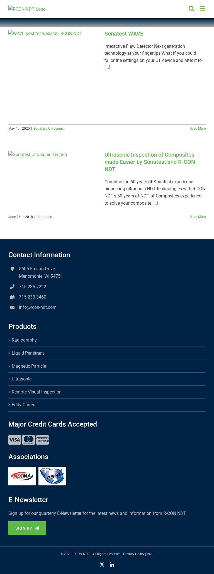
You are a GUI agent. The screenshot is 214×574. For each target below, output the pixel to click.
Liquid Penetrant (28, 353)
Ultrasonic (56, 129)
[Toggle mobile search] (191, 8)
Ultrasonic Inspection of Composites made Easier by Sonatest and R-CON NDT (149, 161)
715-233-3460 (32, 297)
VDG (150, 554)
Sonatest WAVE (123, 33)
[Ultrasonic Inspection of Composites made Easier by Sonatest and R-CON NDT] (53, 179)
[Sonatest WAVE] (53, 74)
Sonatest (40, 129)
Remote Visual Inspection (37, 392)
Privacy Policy (133, 554)
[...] (107, 67)
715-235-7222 (32, 286)
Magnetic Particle (29, 366)
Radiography (24, 340)
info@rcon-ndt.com (38, 307)
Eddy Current (24, 404)
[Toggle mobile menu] (203, 8)
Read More (198, 129)
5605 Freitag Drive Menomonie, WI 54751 (41, 272)
